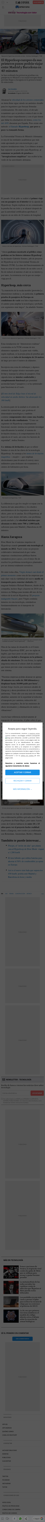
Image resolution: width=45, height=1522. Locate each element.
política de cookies (27, 756)
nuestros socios (34, 733)
